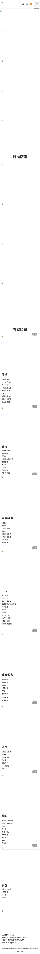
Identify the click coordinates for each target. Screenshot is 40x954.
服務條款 (9, 948)
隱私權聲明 (4, 948)
